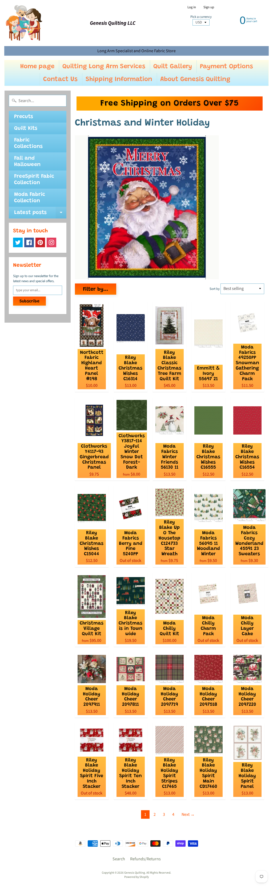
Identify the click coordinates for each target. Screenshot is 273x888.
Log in (191, 7)
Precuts (23, 116)
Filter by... (95, 289)
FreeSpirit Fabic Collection (34, 179)
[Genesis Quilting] (24, 23)
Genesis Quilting (134, 873)
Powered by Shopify (136, 877)
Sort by (215, 288)
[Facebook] (29, 242)
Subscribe (29, 301)
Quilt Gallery (172, 66)
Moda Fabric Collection (29, 198)
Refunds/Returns (145, 859)
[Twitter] (18, 242)
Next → (188, 814)
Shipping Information (119, 79)
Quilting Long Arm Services (103, 66)
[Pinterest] (40, 242)
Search (119, 859)
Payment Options (226, 66)
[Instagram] (51, 242)
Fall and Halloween (27, 161)
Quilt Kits (25, 128)
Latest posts (40, 214)
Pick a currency (201, 17)
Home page (37, 66)
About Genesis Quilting (195, 79)
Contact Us (60, 79)
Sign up (208, 7)
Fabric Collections (28, 143)
